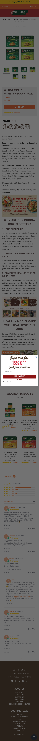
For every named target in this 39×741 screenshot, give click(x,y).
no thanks (19, 379)
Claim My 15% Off (19, 376)
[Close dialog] (36, 356)
